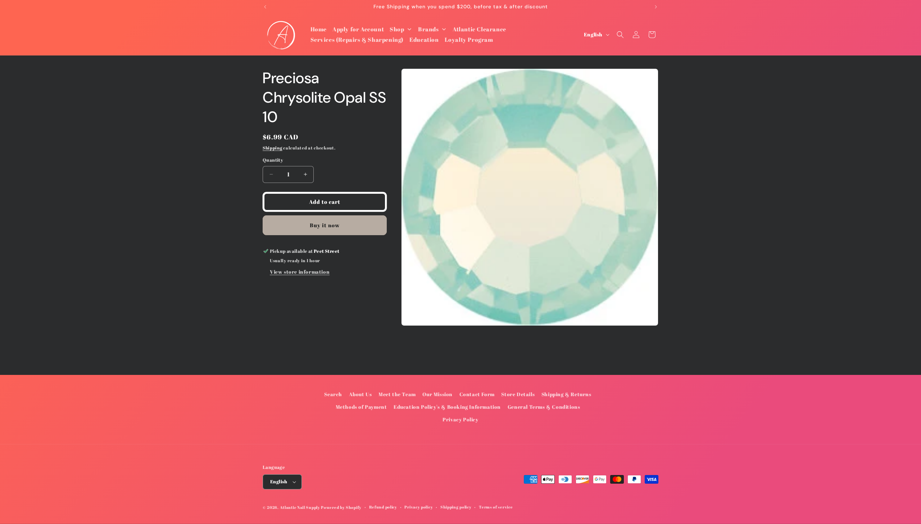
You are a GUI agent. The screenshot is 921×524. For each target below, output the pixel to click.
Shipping (272, 148)
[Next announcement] (656, 7)
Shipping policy (456, 507)
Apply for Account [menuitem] (358, 29)
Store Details (518, 394)
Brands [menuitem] (428, 29)
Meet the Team (397, 394)
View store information (300, 271)
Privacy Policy (460, 419)
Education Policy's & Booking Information (447, 406)
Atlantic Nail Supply (300, 507)
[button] (620, 34)
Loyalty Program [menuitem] (469, 40)
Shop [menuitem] (397, 29)
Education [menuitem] (424, 40)
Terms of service (496, 507)
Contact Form (477, 394)
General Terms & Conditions (544, 406)
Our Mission (437, 394)
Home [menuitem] (318, 29)
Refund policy (383, 507)
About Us (360, 394)
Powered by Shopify (341, 507)
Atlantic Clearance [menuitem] (479, 29)
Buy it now (325, 225)
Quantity (273, 160)
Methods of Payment (361, 406)
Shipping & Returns (566, 394)
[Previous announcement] (265, 7)
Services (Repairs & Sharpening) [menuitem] (357, 40)
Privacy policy (418, 507)
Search (333, 394)
